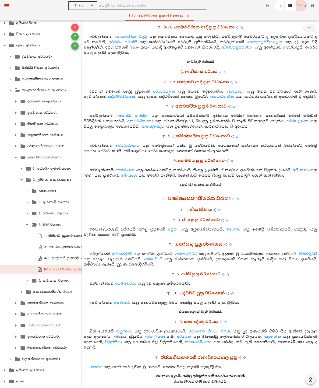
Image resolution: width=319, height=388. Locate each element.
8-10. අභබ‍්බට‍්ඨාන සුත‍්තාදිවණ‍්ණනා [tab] (156, 15)
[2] (290, 5)
